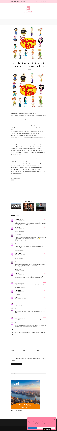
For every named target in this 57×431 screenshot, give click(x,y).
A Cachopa (20, 427)
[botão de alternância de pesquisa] (29, 18)
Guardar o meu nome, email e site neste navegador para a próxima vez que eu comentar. (28, 359)
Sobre (15, 1)
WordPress (24, 429)
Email (24, 350)
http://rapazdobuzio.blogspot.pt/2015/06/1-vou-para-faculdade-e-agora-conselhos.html (28, 277)
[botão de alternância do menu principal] (26, 18)
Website (37, 350)
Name (12, 350)
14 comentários (29, 69)
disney (12, 180)
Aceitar (32, 427)
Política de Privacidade (21, 1)
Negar (41, 427)
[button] (54, 419)
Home (12, 1)
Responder (44, 219)
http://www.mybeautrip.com (19, 231)
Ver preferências (51, 427)
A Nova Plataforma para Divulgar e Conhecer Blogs (16, 206)
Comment (13, 338)
